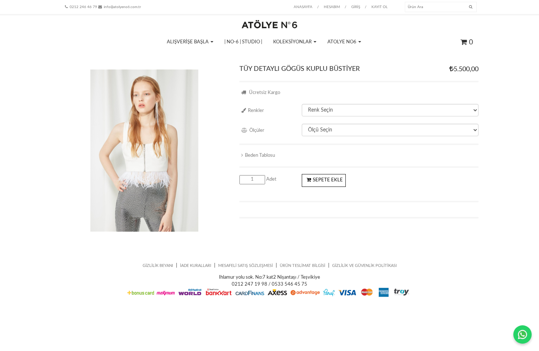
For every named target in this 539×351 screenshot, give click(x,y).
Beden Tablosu (260, 155)
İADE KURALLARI (195, 266)
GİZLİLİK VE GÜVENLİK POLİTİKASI (364, 266)
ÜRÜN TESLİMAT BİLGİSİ (302, 266)
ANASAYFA (303, 7)
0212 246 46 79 (83, 7)
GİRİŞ (355, 7)
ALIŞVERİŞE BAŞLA (188, 42)
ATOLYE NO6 (342, 42)
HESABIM (332, 7)
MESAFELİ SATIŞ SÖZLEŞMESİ (245, 266)
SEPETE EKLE (328, 180)
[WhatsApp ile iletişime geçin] (522, 334)
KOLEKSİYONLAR (293, 42)
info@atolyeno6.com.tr (122, 7)
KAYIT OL (379, 7)
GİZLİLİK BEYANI (158, 266)
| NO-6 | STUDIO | (243, 42)
